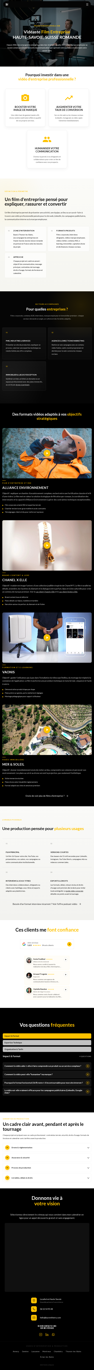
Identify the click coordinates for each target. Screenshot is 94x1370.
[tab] (47, 1036)
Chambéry (58, 1351)
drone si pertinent (22, 385)
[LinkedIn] (47, 1334)
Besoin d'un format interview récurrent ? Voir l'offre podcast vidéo (45, 904)
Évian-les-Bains (47, 1357)
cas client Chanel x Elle (45, 592)
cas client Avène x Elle (68, 592)
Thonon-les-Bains (73, 1351)
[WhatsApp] (53, 1334)
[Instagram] (40, 1334)
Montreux (46, 1351)
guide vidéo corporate (74, 891)
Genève (25, 1351)
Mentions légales (47, 1365)
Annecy (16, 1351)
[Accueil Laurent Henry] (7, 4)
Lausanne (35, 1351)
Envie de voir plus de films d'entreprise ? (45, 795)
